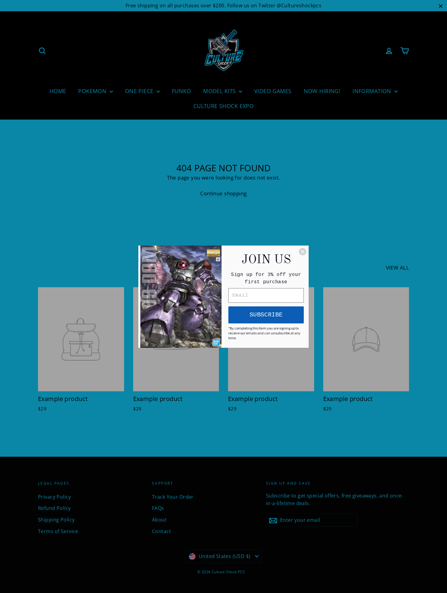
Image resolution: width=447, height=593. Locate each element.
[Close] (302, 251)
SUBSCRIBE (266, 314)
